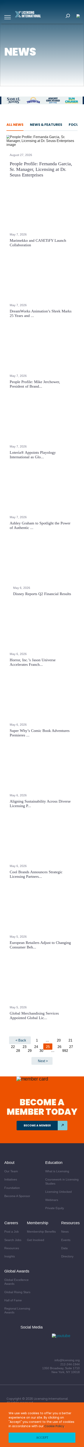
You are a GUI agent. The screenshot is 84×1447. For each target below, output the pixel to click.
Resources (11, 1248)
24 (36, 1047)
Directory (67, 1256)
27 (71, 1047)
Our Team (11, 1171)
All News (14, 124)
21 (70, 1040)
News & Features (46, 124)
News (65, 1231)
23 (24, 1047)
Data (64, 1248)
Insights (9, 1256)
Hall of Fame (13, 1300)
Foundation (12, 1188)
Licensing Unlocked (58, 1191)
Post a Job (11, 1231)
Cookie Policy (54, 1426)
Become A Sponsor (17, 1196)
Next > (43, 1061)
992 (65, 1051)
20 (59, 1040)
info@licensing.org (67, 1360)
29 (30, 1051)
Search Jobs (12, 1240)
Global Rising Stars (17, 1292)
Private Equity (54, 1208)
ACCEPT (42, 1437)
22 (13, 1047)
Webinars (51, 1200)
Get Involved (35, 1240)
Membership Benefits (41, 1231)
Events (65, 1240)
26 (59, 1047)
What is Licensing (57, 1171)
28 (18, 1051)
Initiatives (10, 1179)
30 (41, 1051)
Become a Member (37, 1125)
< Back (21, 1040)
